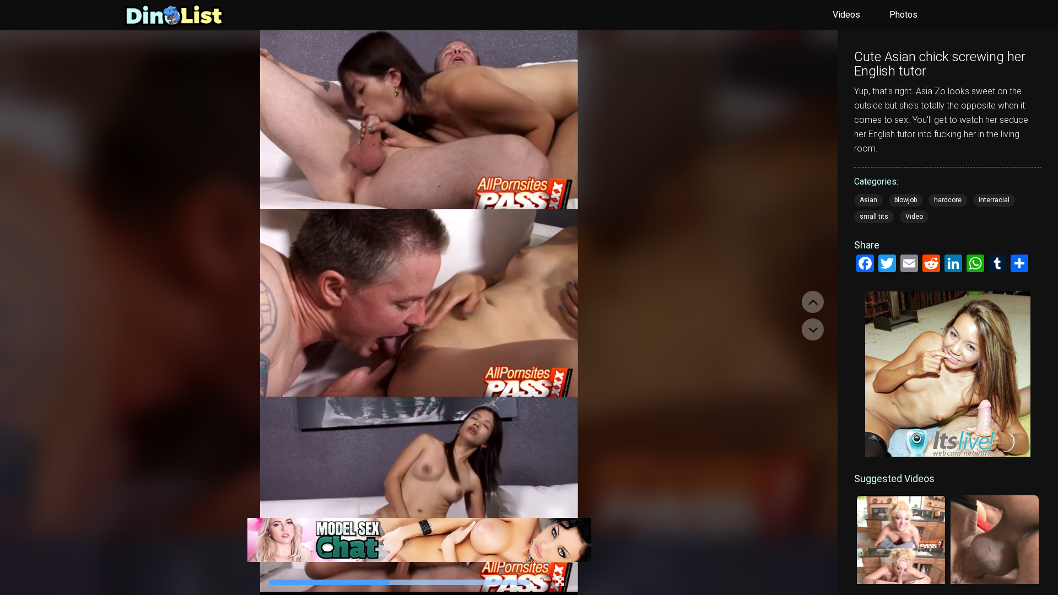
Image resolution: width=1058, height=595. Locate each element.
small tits (874, 216)
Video (914, 216)
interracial (994, 200)
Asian (868, 200)
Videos (846, 14)
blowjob (905, 200)
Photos (903, 14)
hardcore (948, 200)
